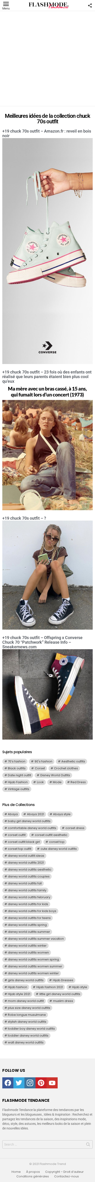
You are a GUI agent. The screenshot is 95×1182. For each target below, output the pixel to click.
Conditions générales (32, 1176)
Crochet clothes (66, 768)
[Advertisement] (47, 58)
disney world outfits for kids (28, 904)
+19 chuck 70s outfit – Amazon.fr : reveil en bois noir (46, 133)
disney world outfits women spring (33, 959)
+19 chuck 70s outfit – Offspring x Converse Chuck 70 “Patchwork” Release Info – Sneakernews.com (42, 642)
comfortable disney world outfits (32, 828)
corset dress (74, 828)
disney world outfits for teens (29, 918)
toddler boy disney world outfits (31, 1028)
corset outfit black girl (24, 842)
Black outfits (17, 768)
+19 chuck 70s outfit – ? (24, 518)
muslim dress (63, 1001)
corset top (57, 842)
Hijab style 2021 (19, 994)
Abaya (13, 814)
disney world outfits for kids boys (32, 911)
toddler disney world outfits (28, 1035)
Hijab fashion (17, 987)
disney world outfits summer (29, 932)
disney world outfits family (27, 890)
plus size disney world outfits (29, 1008)
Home (16, 1172)
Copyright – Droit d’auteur (64, 1172)
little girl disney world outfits (59, 994)
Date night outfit (19, 775)
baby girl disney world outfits (29, 821)
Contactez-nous (66, 1176)
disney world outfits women (28, 952)
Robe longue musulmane (27, 1015)
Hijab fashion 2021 (49, 987)
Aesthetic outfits (73, 761)
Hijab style (79, 987)
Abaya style (62, 814)
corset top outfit (19, 849)
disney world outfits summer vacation (36, 938)
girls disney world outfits (26, 980)
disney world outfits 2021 (26, 862)
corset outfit (17, 835)
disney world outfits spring (27, 925)
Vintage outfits (18, 789)
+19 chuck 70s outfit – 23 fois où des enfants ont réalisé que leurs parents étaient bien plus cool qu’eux (47, 377)
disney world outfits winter (27, 945)
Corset (40, 768)
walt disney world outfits (26, 1042)
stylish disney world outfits (27, 1021)
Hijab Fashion (18, 782)
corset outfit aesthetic (51, 835)
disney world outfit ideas (26, 855)
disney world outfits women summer (35, 966)
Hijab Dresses (63, 980)
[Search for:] (47, 1144)
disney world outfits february (29, 897)
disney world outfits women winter (33, 973)
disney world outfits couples (29, 876)
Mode (57, 782)
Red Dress (78, 782)
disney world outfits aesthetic (29, 869)
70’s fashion (16, 761)
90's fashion (43, 761)
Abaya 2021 (35, 814)
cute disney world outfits (59, 849)
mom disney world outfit (26, 1001)
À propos (33, 1172)
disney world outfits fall (25, 883)
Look (40, 782)
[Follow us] (90, 5)
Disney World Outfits (55, 775)
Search (88, 1145)
